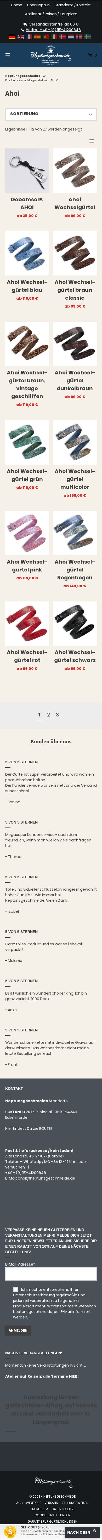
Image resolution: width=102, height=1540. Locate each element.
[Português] (46, 36)
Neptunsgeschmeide (22, 76)
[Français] (29, 36)
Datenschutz (62, 1509)
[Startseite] (51, 55)
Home (16, 5)
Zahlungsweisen (75, 1503)
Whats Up (32, 1161)
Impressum (39, 1509)
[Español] (37, 36)
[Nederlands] (71, 36)
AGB (19, 1503)
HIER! (73, 1376)
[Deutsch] (12, 36)
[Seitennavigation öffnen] (14, 55)
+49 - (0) (25, 1172)
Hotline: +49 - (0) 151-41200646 (53, 29)
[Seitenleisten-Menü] (93, 142)
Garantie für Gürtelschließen (52, 1521)
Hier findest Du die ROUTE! (29, 1128)
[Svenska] (87, 36)
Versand (51, 1503)
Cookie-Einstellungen (52, 1515)
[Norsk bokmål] (79, 36)
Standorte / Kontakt (73, 5)
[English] (21, 36)
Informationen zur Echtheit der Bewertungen (48, 1534)
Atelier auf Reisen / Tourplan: (51, 14)
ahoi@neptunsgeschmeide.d (45, 1178)
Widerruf (33, 1503)
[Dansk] (62, 36)
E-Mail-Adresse (20, 1264)
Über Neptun (38, 5)
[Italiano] (54, 36)
